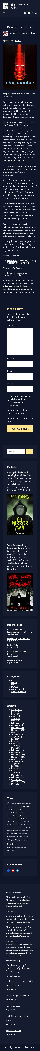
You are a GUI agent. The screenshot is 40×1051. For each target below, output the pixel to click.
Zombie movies (10, 850)
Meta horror (17, 824)
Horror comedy (23, 815)
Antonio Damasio (21, 803)
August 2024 (16, 764)
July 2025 (15, 739)
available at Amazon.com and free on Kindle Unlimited (18, 902)
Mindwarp (11, 261)
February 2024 (17, 777)
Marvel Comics (10, 824)
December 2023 (18, 782)
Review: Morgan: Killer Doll (18, 638)
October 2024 (17, 759)
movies (29, 824)
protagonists (9, 830)
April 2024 (15, 773)
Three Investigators (11, 836)
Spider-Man (28, 830)
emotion (22, 812)
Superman (24, 833)
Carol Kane (9, 806)
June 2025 (15, 741)
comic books (24, 809)
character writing (16, 806)
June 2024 (15, 768)
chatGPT (25, 806)
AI (8, 803)
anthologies (13, 803)
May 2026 (15, 716)
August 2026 (16, 709)
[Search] (29, 451)
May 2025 (15, 743)
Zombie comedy (24, 847)
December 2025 (18, 728)
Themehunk (29, 1047)
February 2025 (17, 750)
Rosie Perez (15, 830)
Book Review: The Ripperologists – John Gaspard (19, 631)
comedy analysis (17, 809)
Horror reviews (10, 818)
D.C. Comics (9, 812)
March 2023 (16, 784)
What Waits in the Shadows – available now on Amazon (16, 288)
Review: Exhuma (14, 645)
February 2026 (17, 723)
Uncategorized (17, 689)
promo (27, 827)
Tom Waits (25, 836)
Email (10, 371)
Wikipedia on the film (16, 275)
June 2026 (15, 714)
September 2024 (18, 761)
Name (10, 358)
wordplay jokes (10, 847)
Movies (18, 41)
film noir (27, 812)
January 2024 (17, 779)
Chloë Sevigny (10, 809)
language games (16, 821)
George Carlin (16, 815)
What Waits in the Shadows (17, 842)
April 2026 (15, 718)
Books (13, 680)
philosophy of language (18, 827)
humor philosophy (18, 818)
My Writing (16, 687)
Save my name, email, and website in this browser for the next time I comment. (21, 400)
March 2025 (16, 748)
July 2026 (15, 712)
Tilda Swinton (19, 836)
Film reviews (10, 815)
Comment (12, 325)
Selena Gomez (22, 830)
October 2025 (17, 732)
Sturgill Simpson (17, 833)
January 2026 (17, 725)
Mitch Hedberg (24, 824)
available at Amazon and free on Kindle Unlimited (19, 566)
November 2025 (18, 730)
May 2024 (15, 770)
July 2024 (15, 766)
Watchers (11, 263)
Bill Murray (28, 803)
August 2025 (16, 737)
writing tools (17, 847)
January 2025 (17, 752)
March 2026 (16, 721)
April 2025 (15, 746)
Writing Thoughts (18, 692)
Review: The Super (15, 660)
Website (10, 383)
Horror (14, 682)
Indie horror (9, 821)
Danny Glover (16, 812)
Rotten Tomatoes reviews (17, 273)
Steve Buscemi (10, 833)
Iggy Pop (25, 818)
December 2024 (18, 755)
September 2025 (18, 734)
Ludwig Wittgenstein (25, 821)
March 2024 (16, 775)
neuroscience (10, 827)
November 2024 (18, 757)
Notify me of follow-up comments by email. (18, 412)
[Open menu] (4, 13)
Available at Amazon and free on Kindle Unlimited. (18, 489)
